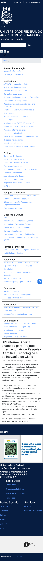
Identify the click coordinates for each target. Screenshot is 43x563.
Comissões (34, 97)
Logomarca (25, 327)
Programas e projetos (13, 208)
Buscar (30, 45)
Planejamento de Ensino (13, 179)
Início (5, 61)
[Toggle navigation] (5, 55)
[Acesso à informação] (30, 544)
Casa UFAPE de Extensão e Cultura (18, 221)
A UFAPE (7, 84)
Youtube (3, 519)
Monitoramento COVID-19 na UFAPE (19, 123)
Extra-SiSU (15, 250)
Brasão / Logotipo (11, 291)
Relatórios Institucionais (13, 143)
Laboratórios (9, 120)
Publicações (30, 234)
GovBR (4, 2)
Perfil (29, 282)
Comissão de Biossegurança (15, 100)
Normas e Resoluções (13, 231)
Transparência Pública (15, 489)
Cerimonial (28, 90)
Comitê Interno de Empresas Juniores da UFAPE (21, 238)
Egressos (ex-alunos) (12, 266)
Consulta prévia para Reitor (15, 97)
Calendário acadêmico (13, 173)
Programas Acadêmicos (13, 166)
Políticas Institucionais (13, 136)
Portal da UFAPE (13, 485)
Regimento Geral (32, 136)
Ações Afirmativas (31, 250)
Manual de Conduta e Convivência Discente (18, 273)
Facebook (4, 506)
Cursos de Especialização (14, 159)
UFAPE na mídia (10, 333)
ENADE (7, 186)
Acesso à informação (33, 2)
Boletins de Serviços (12, 90)
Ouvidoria (8, 126)
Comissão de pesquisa (13, 195)
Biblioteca (28, 506)
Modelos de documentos (14, 330)
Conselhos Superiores (13, 94)
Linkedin (3, 524)
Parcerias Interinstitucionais (15, 130)
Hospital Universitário (33, 511)
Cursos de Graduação (13, 156)
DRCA (27, 262)
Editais (28, 183)
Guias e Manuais (10, 327)
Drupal (19, 556)
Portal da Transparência (16, 493)
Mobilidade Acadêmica (13, 253)
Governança (9, 113)
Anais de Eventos (30, 307)
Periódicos (10, 498)
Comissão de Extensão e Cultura (17, 224)
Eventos (27, 227)
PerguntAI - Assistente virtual (16, 337)
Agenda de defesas (12, 307)
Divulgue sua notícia (12, 323)
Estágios (28, 266)
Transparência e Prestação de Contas (19, 146)
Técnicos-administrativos (14, 298)
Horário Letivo (10, 269)
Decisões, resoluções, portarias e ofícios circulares (20, 105)
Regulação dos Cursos (13, 183)
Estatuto (7, 110)
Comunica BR (17, 2)
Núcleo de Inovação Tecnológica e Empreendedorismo (18, 203)
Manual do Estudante (12, 278)
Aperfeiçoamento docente (14, 176)
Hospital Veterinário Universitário (17, 116)
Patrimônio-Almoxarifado (25, 126)
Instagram (4, 511)
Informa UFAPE (30, 323)
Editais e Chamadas (12, 227)
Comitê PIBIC (31, 195)
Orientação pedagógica (13, 282)
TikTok (3, 528)
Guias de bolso (10, 311)
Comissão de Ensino (12, 169)
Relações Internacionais (13, 140)
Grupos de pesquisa (21, 199)
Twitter (3, 515)
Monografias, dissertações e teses (18, 314)
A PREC (7, 217)
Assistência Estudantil (13, 262)
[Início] (6, 15)
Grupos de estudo (31, 169)
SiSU (5, 250)
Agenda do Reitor (21, 84)
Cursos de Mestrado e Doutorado (18, 163)
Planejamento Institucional (14, 133)
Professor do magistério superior (17, 294)
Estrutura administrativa (24, 110)
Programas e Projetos (13, 234)
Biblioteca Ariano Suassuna (15, 87)
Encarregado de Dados (13, 74)
